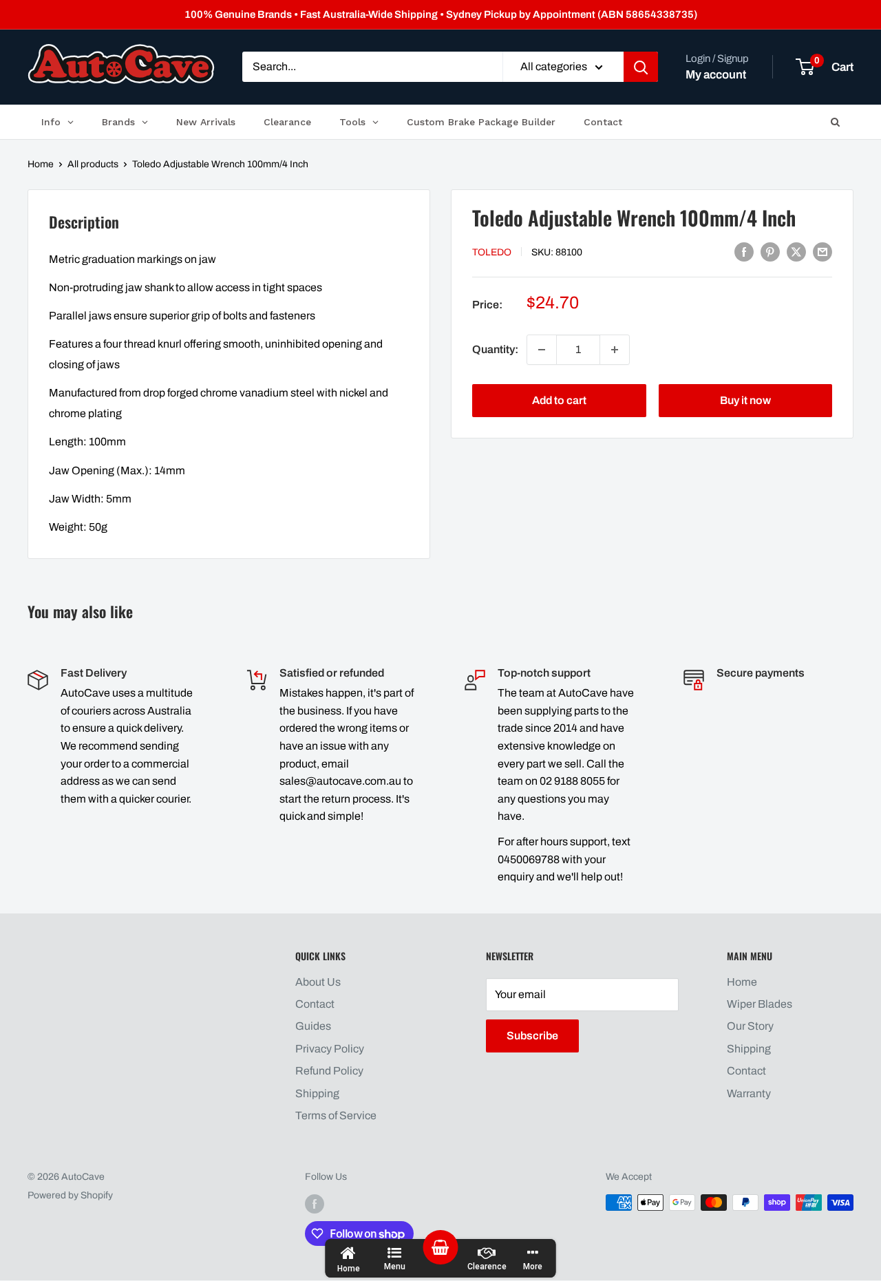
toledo (491, 252)
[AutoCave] (121, 63)
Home (41, 164)
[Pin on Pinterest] (770, 251)
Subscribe (532, 1035)
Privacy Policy (329, 1049)
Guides (313, 1026)
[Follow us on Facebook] (314, 1204)
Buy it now (745, 400)
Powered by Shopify (70, 1195)
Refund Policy (329, 1071)
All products (92, 164)
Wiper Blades (759, 1004)
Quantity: (495, 349)
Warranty (749, 1093)
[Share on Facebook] (744, 251)
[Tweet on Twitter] (796, 251)
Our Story (750, 1026)
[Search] (641, 67)
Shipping (317, 1093)
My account (716, 74)
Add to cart (559, 400)
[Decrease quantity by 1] (541, 349)
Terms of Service (335, 1115)
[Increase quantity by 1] (614, 349)
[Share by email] (822, 251)
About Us (318, 982)
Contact (315, 1004)
